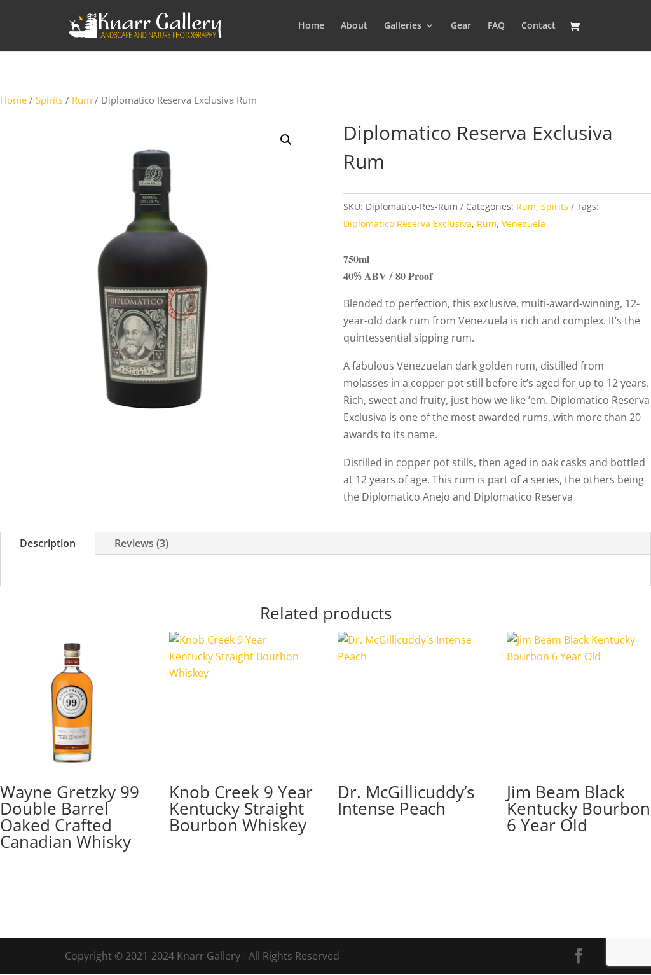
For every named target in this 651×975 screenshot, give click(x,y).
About (354, 26)
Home (311, 26)
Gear (461, 26)
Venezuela (523, 224)
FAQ (496, 26)
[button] (286, 139)
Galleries (402, 26)
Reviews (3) (141, 543)
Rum (82, 99)
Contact (538, 26)
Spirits (49, 99)
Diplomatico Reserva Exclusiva (407, 224)
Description (48, 543)
